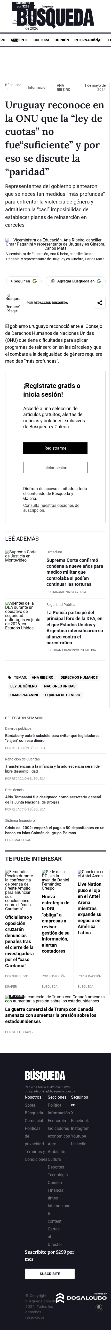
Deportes (56, 1167)
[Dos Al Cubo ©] (81, 1301)
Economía (57, 1120)
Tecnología (58, 1174)
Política (54, 1105)
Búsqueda (13, 85)
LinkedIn (78, 1143)
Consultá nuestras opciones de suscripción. (51, 508)
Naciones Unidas (60, 686)
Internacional (88, 40)
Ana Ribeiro (42, 677)
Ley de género (23, 686)
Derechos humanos (79, 677)
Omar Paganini (24, 695)
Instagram (80, 1128)
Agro (52, 1143)
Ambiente (19, 40)
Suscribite (50, 1274)
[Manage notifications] (99, 1307)
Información (37, 87)
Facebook (80, 1120)
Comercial (34, 1120)
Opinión (61, 40)
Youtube (78, 1136)
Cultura (41, 40)
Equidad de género (62, 695)
